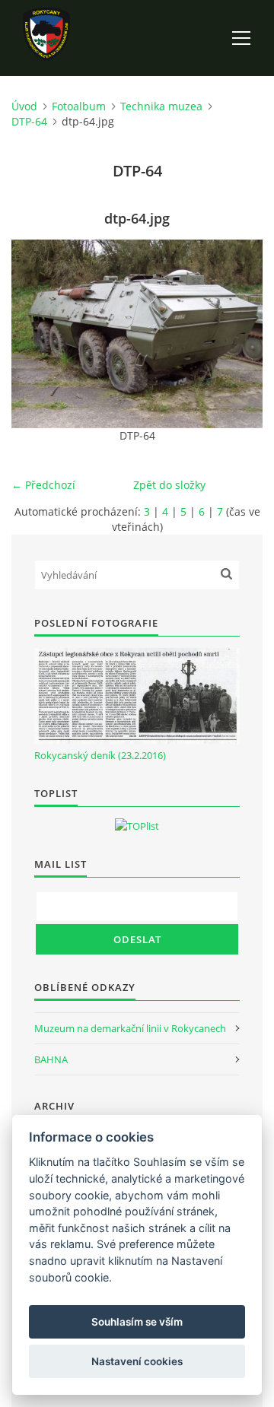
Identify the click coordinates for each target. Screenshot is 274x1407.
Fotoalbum (79, 106)
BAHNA (51, 1059)
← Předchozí (43, 485)
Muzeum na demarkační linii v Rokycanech (130, 1028)
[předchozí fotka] (36, 334)
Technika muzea (161, 106)
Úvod (24, 106)
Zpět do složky (169, 485)
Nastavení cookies (137, 1361)
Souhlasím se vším (137, 1322)
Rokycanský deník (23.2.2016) (100, 755)
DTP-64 (29, 121)
